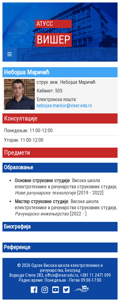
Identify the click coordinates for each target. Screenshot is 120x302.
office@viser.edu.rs (61, 275)
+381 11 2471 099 (95, 275)
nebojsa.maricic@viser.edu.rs (64, 105)
